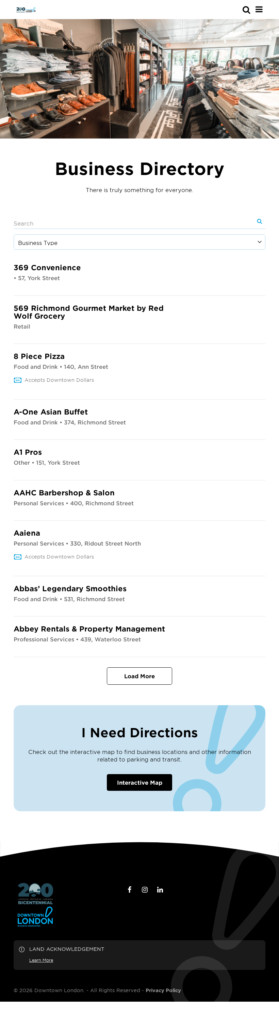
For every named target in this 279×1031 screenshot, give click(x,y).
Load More (139, 675)
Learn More (41, 960)
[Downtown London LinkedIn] (160, 890)
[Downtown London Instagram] (145, 890)
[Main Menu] (259, 9)
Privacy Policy (163, 990)
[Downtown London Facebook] (129, 890)
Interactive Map (139, 782)
